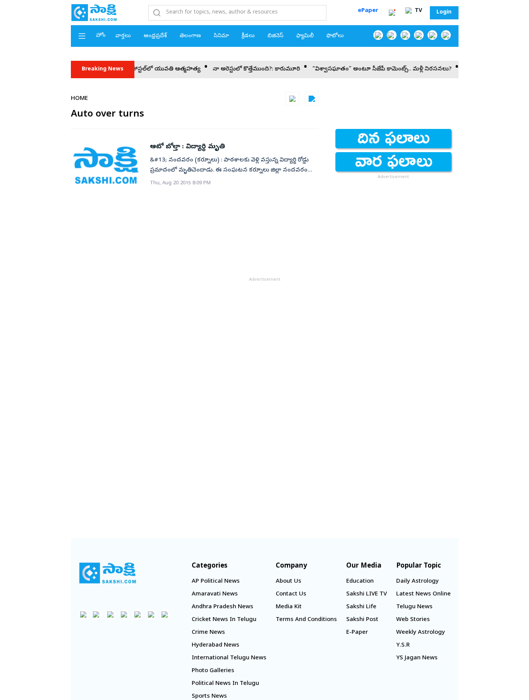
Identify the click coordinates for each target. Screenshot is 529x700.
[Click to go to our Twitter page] (405, 35)
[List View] (312, 99)
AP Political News (216, 581)
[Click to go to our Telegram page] (151, 614)
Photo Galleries (213, 671)
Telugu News (414, 607)
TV (417, 11)
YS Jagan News (417, 658)
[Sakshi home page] (108, 573)
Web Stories (413, 620)
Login (444, 12)
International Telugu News (229, 658)
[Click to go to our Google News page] (446, 35)
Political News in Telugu (225, 684)
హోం (101, 35)
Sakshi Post (362, 620)
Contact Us (291, 594)
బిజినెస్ (275, 36)
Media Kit (289, 607)
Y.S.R (403, 645)
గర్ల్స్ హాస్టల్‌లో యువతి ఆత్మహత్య (151, 69)
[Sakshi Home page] (94, 12)
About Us (288, 581)
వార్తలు (123, 36)
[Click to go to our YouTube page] (432, 35)
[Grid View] (292, 99)
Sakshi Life (361, 607)
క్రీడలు (248, 36)
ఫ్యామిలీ (305, 36)
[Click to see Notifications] (392, 13)
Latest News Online (423, 594)
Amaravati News (215, 594)
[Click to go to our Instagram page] (419, 35)
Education (360, 581)
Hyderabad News (215, 645)
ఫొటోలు (335, 36)
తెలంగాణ (190, 36)
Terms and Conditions (306, 620)
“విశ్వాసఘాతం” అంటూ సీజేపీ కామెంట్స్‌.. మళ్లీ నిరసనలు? (373, 69)
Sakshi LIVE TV (366, 594)
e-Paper (357, 633)
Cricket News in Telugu (224, 620)
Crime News (208, 633)
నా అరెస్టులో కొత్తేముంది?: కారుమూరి (248, 69)
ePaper (368, 11)
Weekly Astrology (420, 633)
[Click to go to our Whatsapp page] (392, 35)
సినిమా (221, 36)
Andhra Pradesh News (222, 607)
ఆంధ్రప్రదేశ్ (155, 36)
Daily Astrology (417, 581)
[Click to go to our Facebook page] (378, 35)
